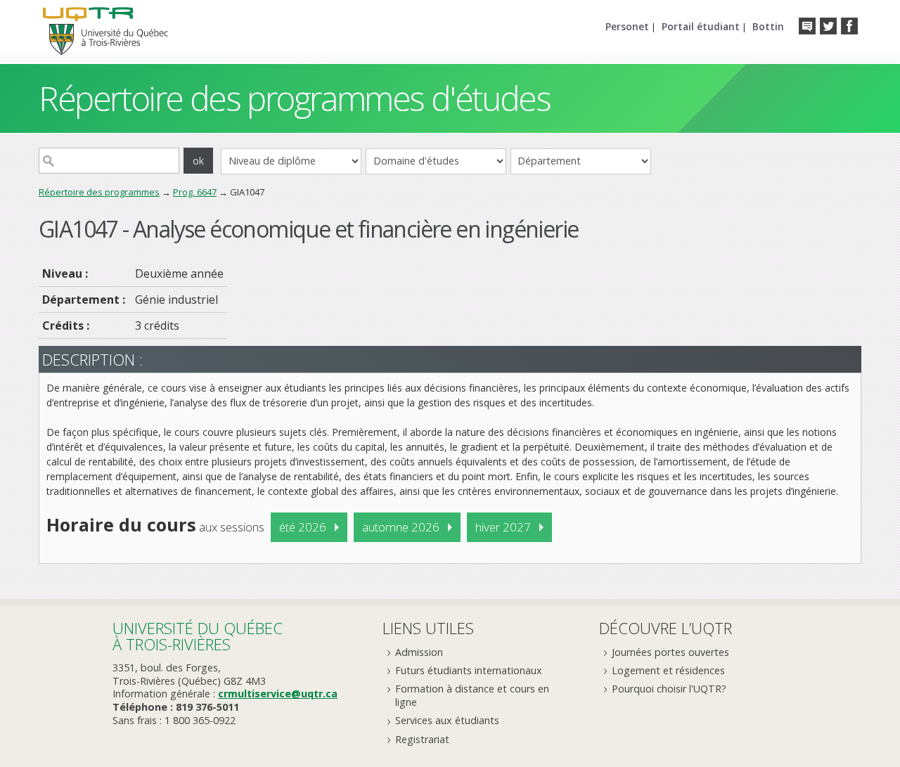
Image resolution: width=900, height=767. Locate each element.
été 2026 (302, 527)
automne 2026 (400, 527)
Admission (419, 652)
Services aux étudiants (447, 720)
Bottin (768, 26)
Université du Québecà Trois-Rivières (197, 636)
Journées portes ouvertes (670, 652)
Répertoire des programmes (99, 192)
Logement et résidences (668, 670)
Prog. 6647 (195, 192)
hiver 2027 (503, 527)
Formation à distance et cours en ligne (472, 695)
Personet (627, 26)
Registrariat (422, 739)
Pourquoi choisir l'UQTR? (669, 688)
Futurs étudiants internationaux (468, 670)
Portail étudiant (701, 26)
